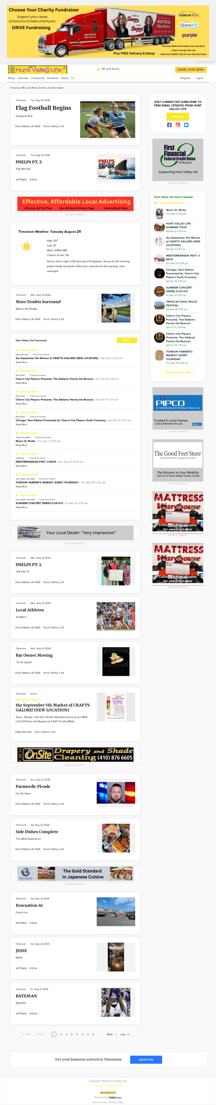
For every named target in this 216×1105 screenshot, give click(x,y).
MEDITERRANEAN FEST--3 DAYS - (50, 461)
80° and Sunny (110, 69)
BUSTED (21, 1003)
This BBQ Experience (28, 839)
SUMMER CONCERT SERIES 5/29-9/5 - (52, 503)
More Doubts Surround (38, 301)
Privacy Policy (116, 1102)
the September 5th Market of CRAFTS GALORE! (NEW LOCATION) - (69, 358)
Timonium (21, 100)
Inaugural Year (24, 116)
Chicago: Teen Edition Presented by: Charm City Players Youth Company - (73, 420)
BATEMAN (26, 996)
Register (186, 78)
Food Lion (22, 912)
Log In (199, 78)
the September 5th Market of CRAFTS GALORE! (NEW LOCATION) (53, 707)
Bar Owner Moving (34, 655)
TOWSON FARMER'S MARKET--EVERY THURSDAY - (61, 482)
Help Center (115, 1086)
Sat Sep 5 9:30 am (27, 699)
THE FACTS (22, 571)
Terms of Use (100, 1102)
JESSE (21, 950)
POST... (127, 340)
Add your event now (178, 372)
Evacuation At (29, 905)
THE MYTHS (23, 169)
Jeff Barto (21, 179)
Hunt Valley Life (53, 126)
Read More (21, 362)
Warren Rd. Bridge (26, 309)
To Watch (21, 617)
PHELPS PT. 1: (29, 564)
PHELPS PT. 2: (29, 161)
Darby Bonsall (23, 732)
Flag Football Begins (43, 108)
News (11, 78)
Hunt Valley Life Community (31, 340)
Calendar (22, 78)
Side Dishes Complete (37, 831)
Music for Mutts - (38, 441)
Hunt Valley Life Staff (28, 126)
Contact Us (99, 1086)
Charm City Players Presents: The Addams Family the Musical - (67, 379)
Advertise (52, 78)
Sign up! (178, 116)
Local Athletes (30, 609)
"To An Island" (24, 662)
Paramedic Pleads (33, 786)
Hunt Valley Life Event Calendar (173, 197)
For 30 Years (23, 793)
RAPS (19, 957)
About (64, 78)
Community (37, 78)
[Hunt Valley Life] (37, 69)
